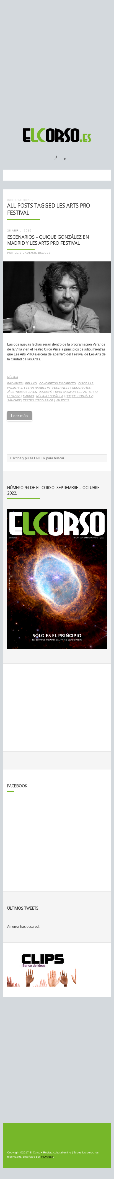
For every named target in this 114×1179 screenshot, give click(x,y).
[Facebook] (52, 155)
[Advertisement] (57, 61)
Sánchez (13, 400)
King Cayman (64, 391)
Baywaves (15, 383)
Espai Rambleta (38, 387)
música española (49, 395)
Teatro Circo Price (38, 400)
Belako (31, 383)
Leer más (19, 415)
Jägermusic (16, 391)
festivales (60, 387)
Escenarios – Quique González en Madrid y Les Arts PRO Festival (48, 240)
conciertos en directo (57, 383)
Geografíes (81, 387)
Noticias (25, 199)
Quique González (79, 395)
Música (12, 377)
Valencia (62, 400)
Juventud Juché (40, 391)
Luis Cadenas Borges (33, 253)
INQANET (47, 1156)
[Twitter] (62, 155)
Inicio (11, 199)
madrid (28, 395)
